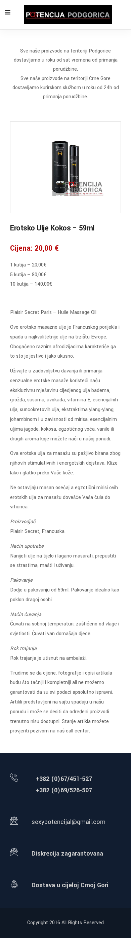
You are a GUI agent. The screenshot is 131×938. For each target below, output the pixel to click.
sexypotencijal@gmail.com (68, 822)
